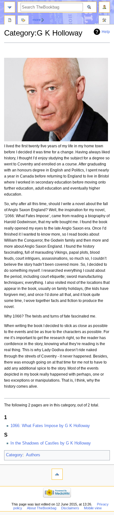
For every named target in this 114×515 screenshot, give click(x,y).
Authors (33, 455)
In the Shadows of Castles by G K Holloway (50, 443)
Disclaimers (70, 508)
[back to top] (57, 474)
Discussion (23, 21)
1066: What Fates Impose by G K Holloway (50, 426)
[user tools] (104, 7)
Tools (104, 21)
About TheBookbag (41, 508)
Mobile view (93, 508)
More (37, 20)
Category (14, 455)
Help (106, 32)
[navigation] (9, 7)
